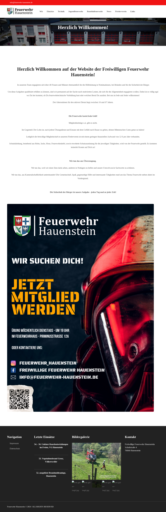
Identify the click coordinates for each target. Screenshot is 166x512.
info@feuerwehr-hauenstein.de (21, 3)
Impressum (14, 443)
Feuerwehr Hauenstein (16, 507)
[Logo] (23, 11)
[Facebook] (158, 3)
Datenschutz (15, 448)
